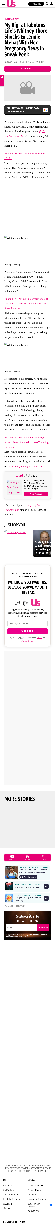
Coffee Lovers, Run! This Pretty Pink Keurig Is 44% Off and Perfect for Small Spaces (35, 484)
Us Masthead (9, 1190)
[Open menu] (3, 4)
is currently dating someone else (26, 466)
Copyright (32, 1194)
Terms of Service (35, 1185)
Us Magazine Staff (15, 62)
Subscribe (36, 3)
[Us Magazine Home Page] (10, 3)
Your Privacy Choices (34, 1205)
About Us (7, 1185)
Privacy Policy (27, 641)
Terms (39, 638)
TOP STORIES (26, 68)
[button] (47, 4)
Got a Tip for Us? (11, 1194)
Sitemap (6, 1208)
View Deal (36, 494)
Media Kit (7, 1203)
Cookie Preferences (37, 1199)
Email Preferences (11, 1199)
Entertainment (12, 19)
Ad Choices (33, 1211)
